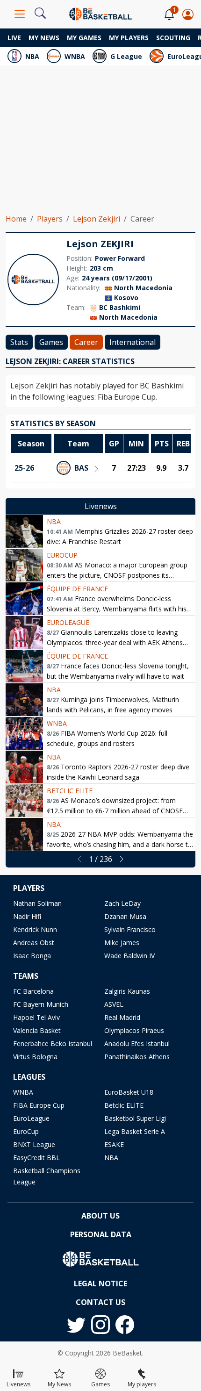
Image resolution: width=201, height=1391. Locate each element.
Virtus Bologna (35, 1056)
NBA (32, 56)
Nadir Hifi (27, 916)
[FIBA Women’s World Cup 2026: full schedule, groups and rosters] (24, 733)
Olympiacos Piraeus (134, 1030)
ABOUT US (100, 1216)
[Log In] (188, 14)
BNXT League (34, 1144)
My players (129, 37)
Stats (19, 342)
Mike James (121, 942)
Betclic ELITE (70, 790)
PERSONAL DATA (100, 1234)
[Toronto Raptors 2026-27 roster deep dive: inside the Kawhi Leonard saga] (24, 767)
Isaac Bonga (32, 955)
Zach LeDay (122, 903)
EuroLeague (68, 622)
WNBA (75, 56)
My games (84, 37)
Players (50, 219)
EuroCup (62, 555)
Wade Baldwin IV (129, 955)
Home (16, 219)
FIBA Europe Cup (39, 1105)
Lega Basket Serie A (134, 1131)
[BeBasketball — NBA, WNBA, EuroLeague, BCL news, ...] (100, 13)
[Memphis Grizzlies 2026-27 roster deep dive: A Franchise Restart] (24, 531)
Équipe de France (77, 588)
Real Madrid (122, 1017)
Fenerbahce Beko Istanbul (52, 1043)
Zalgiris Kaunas (127, 991)
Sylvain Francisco (130, 929)
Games (51, 342)
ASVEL (113, 1004)
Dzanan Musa (125, 916)
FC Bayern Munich (40, 1004)
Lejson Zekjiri (96, 219)
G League (126, 56)
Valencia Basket (37, 1030)
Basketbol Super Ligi (135, 1118)
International (132, 342)
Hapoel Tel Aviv (36, 1017)
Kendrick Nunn (35, 929)
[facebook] (124, 1324)
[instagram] (100, 1324)
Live (14, 37)
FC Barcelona (33, 991)
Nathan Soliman (37, 903)
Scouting (173, 37)
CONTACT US (100, 1302)
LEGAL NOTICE (100, 1283)
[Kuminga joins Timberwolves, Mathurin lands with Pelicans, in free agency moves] (24, 699)
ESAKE (114, 1144)
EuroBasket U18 (128, 1092)
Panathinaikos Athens (137, 1056)
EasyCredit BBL (36, 1157)
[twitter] (76, 1324)
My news (44, 37)
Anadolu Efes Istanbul (137, 1043)
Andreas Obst (33, 942)
